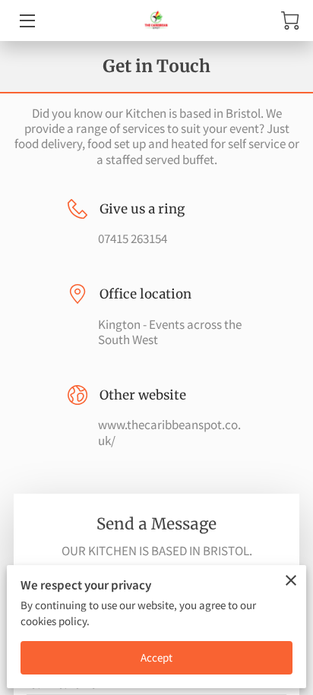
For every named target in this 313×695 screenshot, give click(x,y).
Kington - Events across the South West (170, 332)
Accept (157, 657)
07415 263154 (132, 238)
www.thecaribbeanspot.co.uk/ (169, 432)
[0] (290, 20)
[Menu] (26, 20)
